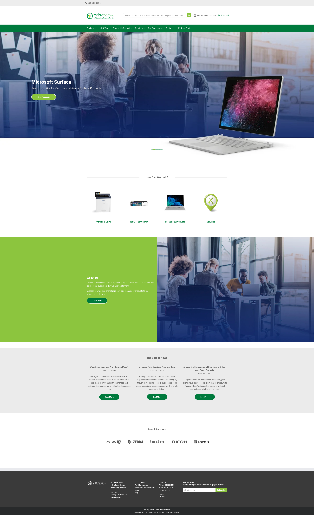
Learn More (97, 301)
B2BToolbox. (175, 512)
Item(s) (225, 15)
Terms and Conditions (162, 510)
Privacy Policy (149, 510)
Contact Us (163, 482)
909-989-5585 (168, 487)
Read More (109, 397)
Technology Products (118, 487)
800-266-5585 (94, 3)
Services (114, 492)
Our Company (139, 482)
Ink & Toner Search (118, 485)
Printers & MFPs (117, 482)
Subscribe (221, 490)
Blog (136, 493)
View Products (44, 99)
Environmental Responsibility (145, 487)
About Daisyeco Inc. (141, 485)
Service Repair (116, 497)
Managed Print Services (119, 495)
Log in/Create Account (206, 15)
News (137, 490)
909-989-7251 (166, 490)
